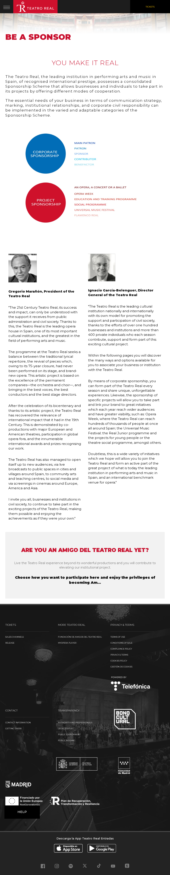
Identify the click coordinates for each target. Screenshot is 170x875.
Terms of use (117, 637)
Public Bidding (66, 740)
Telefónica (130, 684)
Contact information (18, 722)
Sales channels (14, 637)
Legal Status (65, 728)
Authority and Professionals (75, 722)
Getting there (13, 728)
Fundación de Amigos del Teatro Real (80, 637)
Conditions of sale (121, 643)
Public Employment (69, 734)
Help (22, 812)
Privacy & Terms (119, 655)
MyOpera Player (67, 643)
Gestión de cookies (121, 666)
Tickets (150, 6)
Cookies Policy (118, 661)
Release (9, 643)
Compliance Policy (121, 649)
